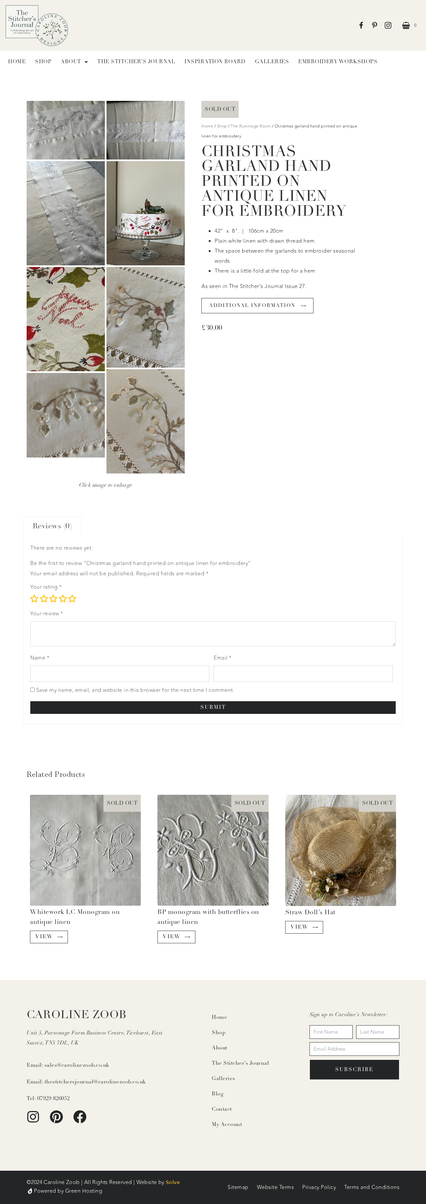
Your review (46, 614)
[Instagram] (33, 1116)
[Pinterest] (56, 1116)
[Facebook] (80, 1116)
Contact (222, 1109)
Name (39, 658)
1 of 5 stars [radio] (34, 599)
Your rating (46, 587)
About (219, 1048)
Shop (43, 62)
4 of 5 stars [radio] (63, 599)
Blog (217, 1094)
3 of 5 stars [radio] (53, 599)
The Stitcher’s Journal (136, 62)
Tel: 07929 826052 (48, 1098)
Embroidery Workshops (337, 62)
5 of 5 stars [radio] (72, 599)
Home (17, 62)
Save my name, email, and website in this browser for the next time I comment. (135, 690)
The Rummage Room (251, 126)
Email (223, 658)
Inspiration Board (215, 62)
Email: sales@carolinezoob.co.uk (68, 1065)
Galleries (272, 62)
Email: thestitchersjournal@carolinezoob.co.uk (86, 1082)
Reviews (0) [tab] (52, 526)
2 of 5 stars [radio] (44, 599)
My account (227, 1124)
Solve (173, 1182)
